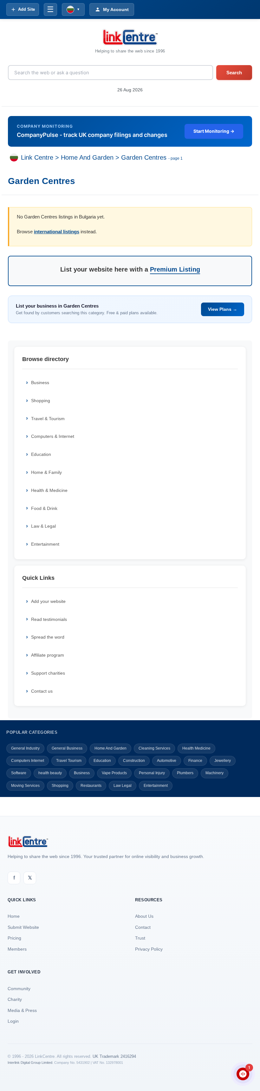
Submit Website (23, 927)
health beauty (50, 773)
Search (234, 72)
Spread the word (47, 637)
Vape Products (114, 773)
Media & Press (22, 1010)
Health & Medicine (49, 490)
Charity (15, 999)
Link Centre (37, 157)
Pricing (14, 938)
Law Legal (123, 785)
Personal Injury (152, 773)
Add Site (26, 9)
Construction (134, 760)
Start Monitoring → (213, 131)
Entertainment (45, 544)
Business (40, 382)
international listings (56, 231)
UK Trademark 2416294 (114, 1056)
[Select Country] (15, 157)
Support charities (48, 673)
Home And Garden (87, 157)
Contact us (42, 691)
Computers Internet (27, 760)
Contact (143, 927)
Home (14, 916)
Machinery (214, 773)
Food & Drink (44, 508)
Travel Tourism (68, 760)
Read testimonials (49, 619)
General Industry (25, 748)
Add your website (48, 601)
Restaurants (91, 785)
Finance (195, 760)
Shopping (40, 400)
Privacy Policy (149, 949)
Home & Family (46, 472)
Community (19, 988)
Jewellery (222, 760)
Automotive (166, 760)
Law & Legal (43, 526)
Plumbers (185, 773)
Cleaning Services (154, 748)
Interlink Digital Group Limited (30, 1062)
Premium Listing (175, 269)
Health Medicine (196, 748)
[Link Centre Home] (130, 37)
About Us (144, 916)
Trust (140, 938)
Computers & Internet (52, 436)
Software (18, 773)
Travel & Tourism (48, 418)
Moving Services (25, 785)
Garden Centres (143, 157)
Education (41, 454)
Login (13, 1021)
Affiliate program (47, 655)
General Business (67, 748)
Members (17, 949)
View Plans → (222, 309)
